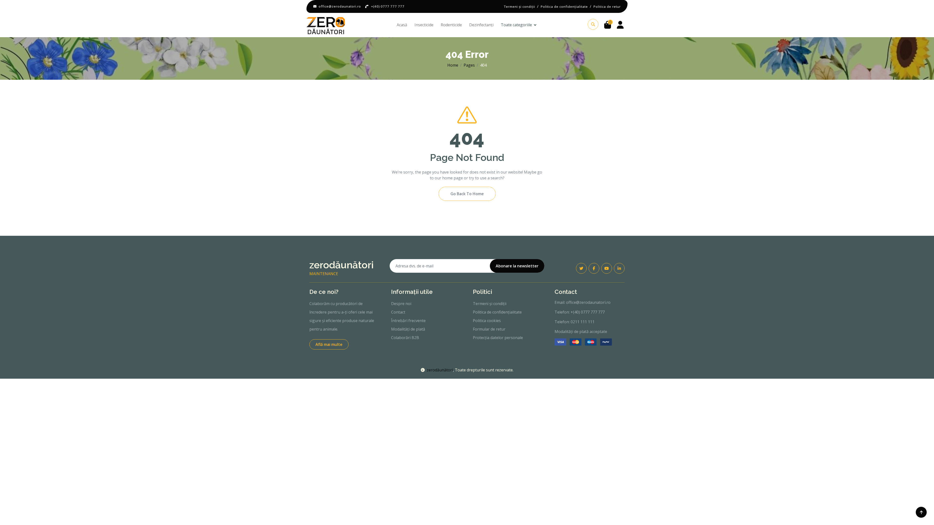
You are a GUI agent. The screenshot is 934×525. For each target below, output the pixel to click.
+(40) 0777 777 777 (387, 6)
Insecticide (423, 24)
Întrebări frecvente (408, 320)
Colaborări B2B (405, 337)
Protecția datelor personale (498, 337)
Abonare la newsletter (517, 266)
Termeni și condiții (489, 303)
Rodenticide (451, 24)
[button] (593, 24)
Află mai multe (328, 344)
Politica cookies (487, 320)
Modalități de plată (408, 329)
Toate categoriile (516, 24)
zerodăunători (440, 370)
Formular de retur (489, 329)
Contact (398, 312)
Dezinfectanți (481, 24)
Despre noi (401, 303)
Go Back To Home (467, 193)
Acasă (402, 24)
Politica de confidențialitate (497, 312)
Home (452, 65)
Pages (469, 65)
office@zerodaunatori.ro (340, 6)
